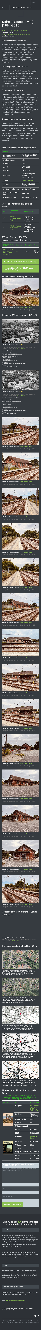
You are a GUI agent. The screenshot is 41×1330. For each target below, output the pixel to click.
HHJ (17, 252)
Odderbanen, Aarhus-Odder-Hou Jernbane (8, 251)
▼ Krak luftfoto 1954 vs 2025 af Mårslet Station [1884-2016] (18, 269)
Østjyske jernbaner (33, 1137)
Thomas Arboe (27, 180)
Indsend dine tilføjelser (12, 1204)
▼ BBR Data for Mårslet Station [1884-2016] (20, 262)
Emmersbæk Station (18, 7)
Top (34, 1316)
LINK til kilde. (21, 349)
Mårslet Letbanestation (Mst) (15, 218)
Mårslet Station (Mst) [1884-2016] (15, 227)
